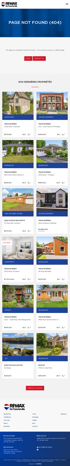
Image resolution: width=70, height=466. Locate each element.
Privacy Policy (27, 461)
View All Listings (35, 388)
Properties (7, 414)
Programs (35, 417)
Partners (7, 426)
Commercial (7, 417)
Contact (35, 426)
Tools (34, 414)
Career (34, 420)
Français (63, 414)
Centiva (38, 463)
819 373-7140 (10, 442)
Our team (7, 420)
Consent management (47, 461)
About (6, 423)
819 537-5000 (10, 453)
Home (28, 58)
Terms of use (36, 461)
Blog (33, 423)
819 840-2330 (44, 440)
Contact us (39, 58)
